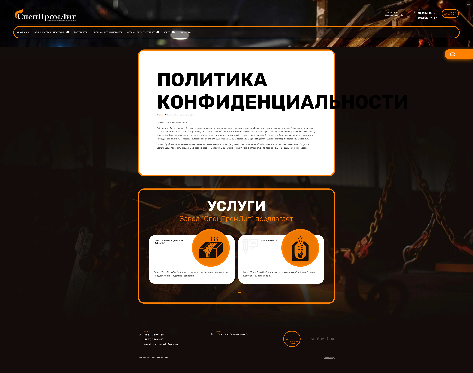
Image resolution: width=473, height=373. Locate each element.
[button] (450, 13)
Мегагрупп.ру (329, 358)
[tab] (233, 292)
